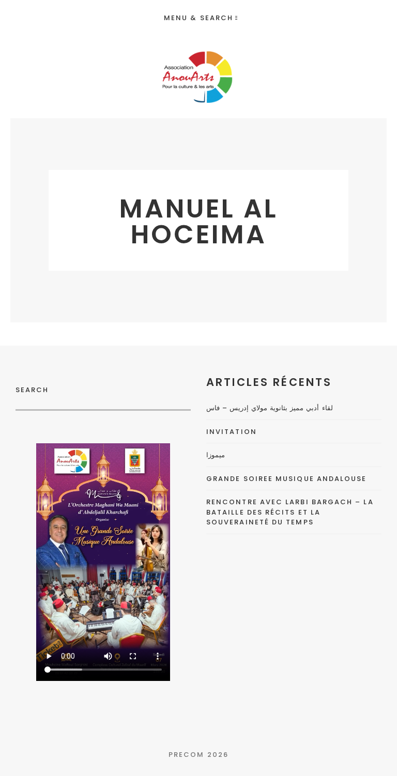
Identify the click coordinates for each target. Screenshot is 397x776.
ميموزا (215, 455)
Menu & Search (198, 18)
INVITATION (231, 432)
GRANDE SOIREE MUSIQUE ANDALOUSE (286, 479)
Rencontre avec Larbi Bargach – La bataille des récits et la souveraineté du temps (290, 512)
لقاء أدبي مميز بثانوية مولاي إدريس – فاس (269, 408)
